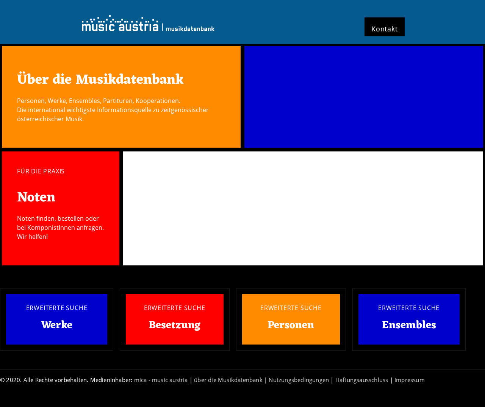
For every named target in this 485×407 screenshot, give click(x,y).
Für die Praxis (41, 171)
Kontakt (384, 28)
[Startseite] (148, 22)
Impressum (409, 380)
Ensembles (409, 325)
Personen (291, 325)
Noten (36, 198)
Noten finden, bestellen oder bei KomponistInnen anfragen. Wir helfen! (60, 227)
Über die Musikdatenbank (100, 80)
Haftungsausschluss (361, 380)
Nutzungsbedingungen (299, 380)
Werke (56, 325)
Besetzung (174, 325)
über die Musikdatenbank (228, 380)
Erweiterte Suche (57, 308)
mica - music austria (161, 380)
